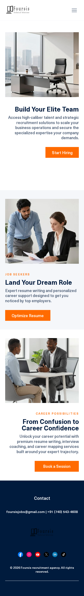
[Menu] (74, 10)
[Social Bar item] (20, 554)
